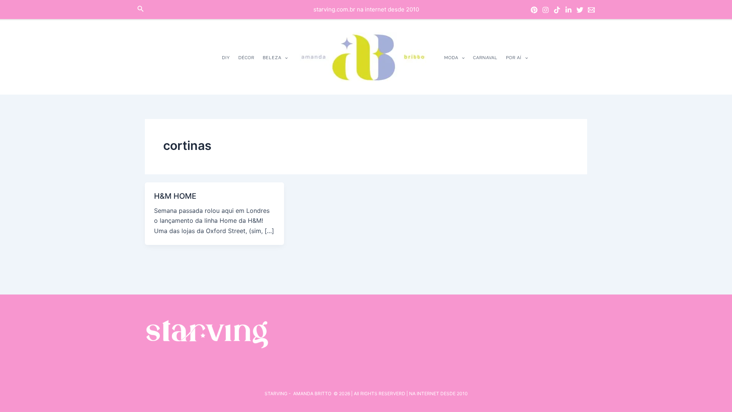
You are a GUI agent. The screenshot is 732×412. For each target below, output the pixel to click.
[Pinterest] (534, 9)
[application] (284, 57)
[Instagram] (545, 9)
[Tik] (557, 9)
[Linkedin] (568, 9)
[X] (579, 9)
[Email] (591, 9)
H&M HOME (175, 196)
